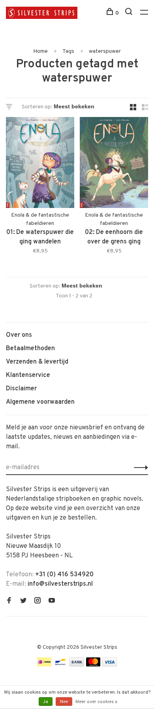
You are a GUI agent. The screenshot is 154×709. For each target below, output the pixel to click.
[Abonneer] (139, 467)
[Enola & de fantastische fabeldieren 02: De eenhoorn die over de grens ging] (114, 164)
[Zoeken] (129, 13)
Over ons (19, 335)
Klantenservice (28, 375)
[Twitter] (23, 601)
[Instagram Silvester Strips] (37, 601)
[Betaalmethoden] (44, 665)
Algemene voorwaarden (40, 402)
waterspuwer (105, 51)
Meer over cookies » (96, 702)
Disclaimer (21, 389)
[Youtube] (52, 601)
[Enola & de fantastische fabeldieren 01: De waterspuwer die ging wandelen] (40, 164)
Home (40, 51)
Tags (68, 51)
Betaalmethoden (30, 349)
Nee (64, 702)
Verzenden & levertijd (37, 362)
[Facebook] (9, 601)
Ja (45, 702)
